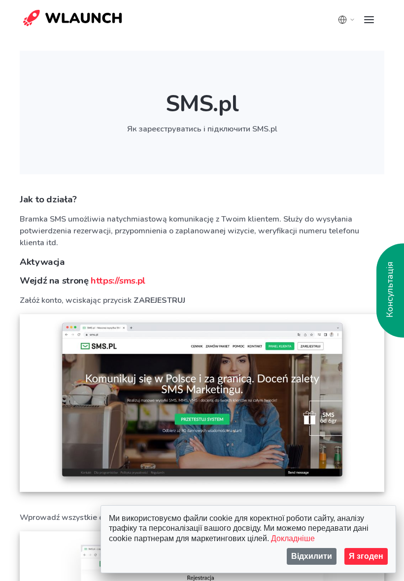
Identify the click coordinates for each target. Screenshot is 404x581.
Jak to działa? (48, 199)
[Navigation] (369, 20)
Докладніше (293, 538)
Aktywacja (42, 262)
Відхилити (311, 556)
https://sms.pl (118, 280)
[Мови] (346, 19)
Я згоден (366, 556)
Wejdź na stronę (82, 280)
